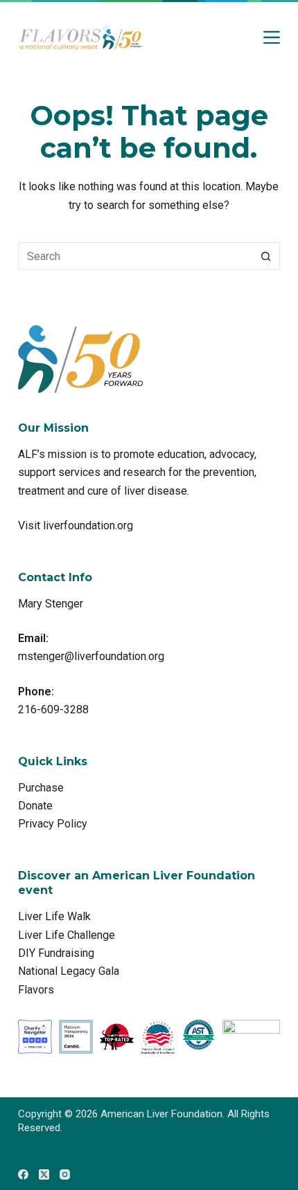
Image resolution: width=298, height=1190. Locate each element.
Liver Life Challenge (66, 935)
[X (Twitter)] (44, 1174)
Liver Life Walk (54, 916)
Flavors (36, 989)
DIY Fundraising (56, 953)
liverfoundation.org (88, 525)
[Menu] (271, 37)
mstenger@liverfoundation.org (91, 656)
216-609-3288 (53, 709)
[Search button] (266, 256)
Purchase (41, 787)
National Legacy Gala (68, 971)
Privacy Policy (52, 823)
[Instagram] (65, 1174)
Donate (35, 805)
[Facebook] (23, 1174)
